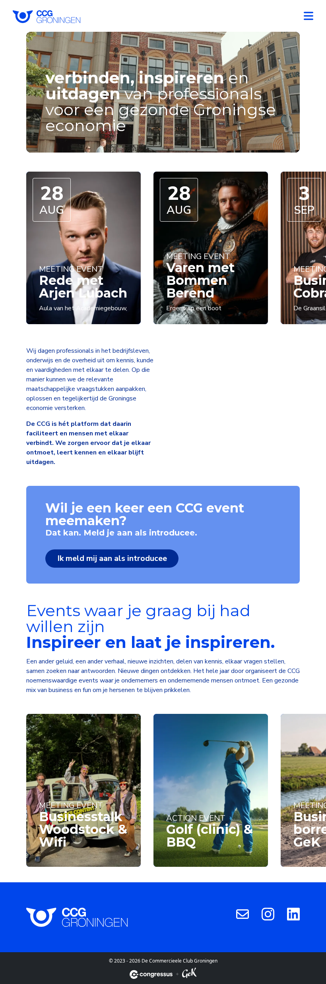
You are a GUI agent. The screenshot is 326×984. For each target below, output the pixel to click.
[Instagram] (268, 913)
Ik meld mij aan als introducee (112, 558)
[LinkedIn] (293, 913)
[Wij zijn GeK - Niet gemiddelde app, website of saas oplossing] (189, 974)
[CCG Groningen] (46, 16)
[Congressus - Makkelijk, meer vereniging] (151, 974)
